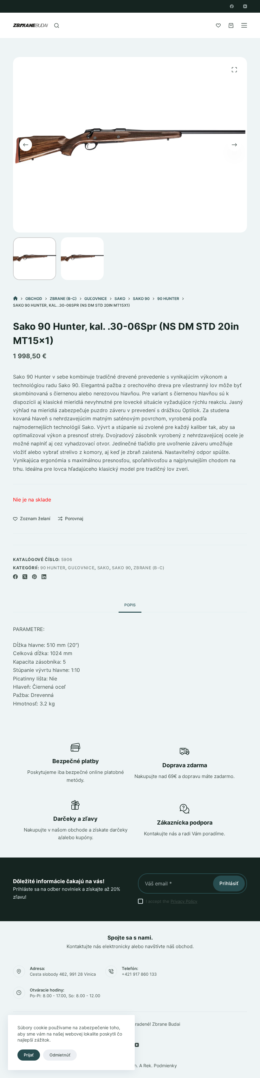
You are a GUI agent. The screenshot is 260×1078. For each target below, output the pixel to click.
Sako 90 (121, 567)
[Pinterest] (34, 576)
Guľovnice (81, 567)
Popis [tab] (130, 605)
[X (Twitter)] (25, 576)
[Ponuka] (244, 25)
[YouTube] (245, 6)
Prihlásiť (228, 883)
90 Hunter (52, 567)
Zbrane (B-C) (149, 567)
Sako (103, 567)
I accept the (171, 901)
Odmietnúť (59, 1054)
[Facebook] (232, 6)
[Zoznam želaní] (218, 25)
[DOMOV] (15, 298)
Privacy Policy (184, 901)
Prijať (29, 1054)
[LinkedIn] (44, 576)
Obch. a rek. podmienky (151, 1065)
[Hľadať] (56, 25)
